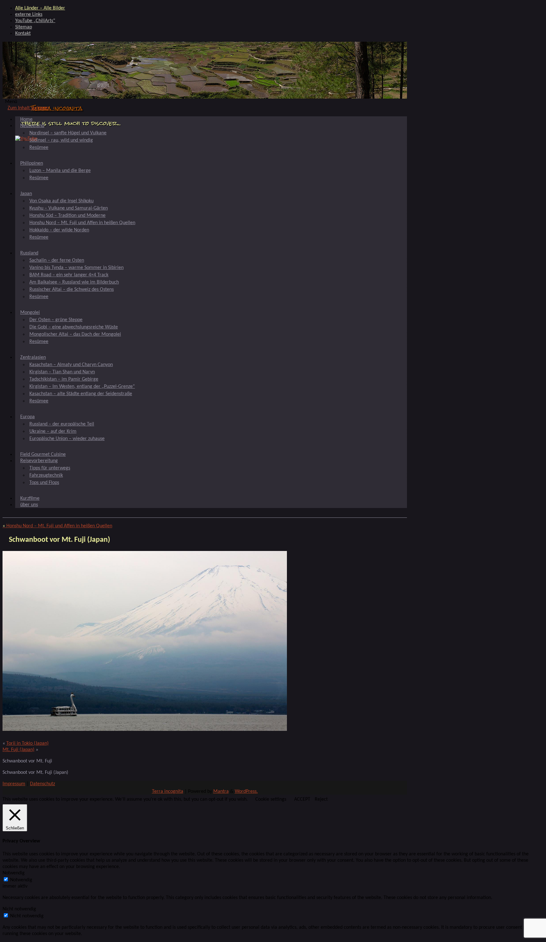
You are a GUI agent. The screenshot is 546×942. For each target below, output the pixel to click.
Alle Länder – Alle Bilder (40, 8)
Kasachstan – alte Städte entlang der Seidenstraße (80, 393)
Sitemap (23, 27)
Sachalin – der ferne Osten (56, 260)
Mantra (221, 791)
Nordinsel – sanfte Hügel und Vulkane (67, 133)
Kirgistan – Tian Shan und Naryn (62, 372)
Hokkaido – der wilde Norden (59, 230)
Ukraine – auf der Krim (52, 431)
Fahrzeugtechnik (46, 475)
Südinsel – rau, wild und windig (61, 140)
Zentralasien (33, 357)
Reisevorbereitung (39, 460)
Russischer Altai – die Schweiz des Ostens (71, 289)
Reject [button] (321, 799)
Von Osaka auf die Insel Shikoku (61, 201)
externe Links (28, 14)
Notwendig (21, 880)
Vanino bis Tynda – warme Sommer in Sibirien (76, 267)
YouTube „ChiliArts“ (35, 20)
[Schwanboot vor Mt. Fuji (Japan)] (145, 729)
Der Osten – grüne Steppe (55, 319)
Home (26, 119)
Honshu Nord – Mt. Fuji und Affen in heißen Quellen (82, 222)
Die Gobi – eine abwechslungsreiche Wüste (73, 327)
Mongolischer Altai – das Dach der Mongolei (75, 334)
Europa (27, 416)
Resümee (38, 147)
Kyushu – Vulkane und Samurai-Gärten (68, 208)
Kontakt (23, 33)
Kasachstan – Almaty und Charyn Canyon (71, 364)
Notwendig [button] (14, 873)
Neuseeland (32, 125)
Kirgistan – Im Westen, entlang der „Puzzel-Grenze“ (82, 386)
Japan (26, 193)
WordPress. (246, 791)
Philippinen (31, 163)
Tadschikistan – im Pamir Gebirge (63, 379)
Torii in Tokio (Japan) (27, 743)
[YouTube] (26, 138)
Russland (29, 253)
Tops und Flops (44, 482)
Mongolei (30, 312)
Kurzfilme (29, 498)
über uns (29, 504)
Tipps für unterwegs (49, 468)
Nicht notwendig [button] (19, 909)
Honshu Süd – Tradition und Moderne (67, 215)
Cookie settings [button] (270, 799)
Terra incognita (56, 108)
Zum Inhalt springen (28, 108)
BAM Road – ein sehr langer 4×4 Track (68, 275)
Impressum (14, 783)
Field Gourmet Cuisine (43, 454)
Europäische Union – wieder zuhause (67, 438)
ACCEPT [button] (302, 799)
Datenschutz (42, 783)
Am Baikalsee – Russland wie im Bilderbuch (74, 282)
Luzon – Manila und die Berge (60, 170)
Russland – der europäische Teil (61, 424)
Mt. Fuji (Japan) (18, 749)
